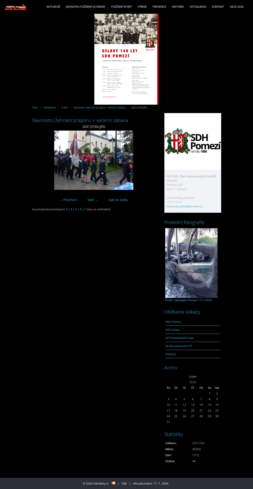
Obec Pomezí (173, 321)
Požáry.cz (170, 354)
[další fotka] (150, 160)
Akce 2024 (237, 7)
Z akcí (64, 107)
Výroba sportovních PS (178, 346)
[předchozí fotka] (37, 160)
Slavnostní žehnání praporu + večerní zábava (99, 107)
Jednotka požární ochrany (85, 7)
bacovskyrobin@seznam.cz (185, 206)
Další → (93, 200)
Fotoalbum (198, 7)
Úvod (35, 107)
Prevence (159, 7)
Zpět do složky (118, 200)
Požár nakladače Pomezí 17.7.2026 (188, 300)
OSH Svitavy (172, 329)
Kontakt (218, 7)
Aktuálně (53, 7)
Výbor (142, 7)
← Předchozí (68, 200)
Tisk (124, 483)
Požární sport (121, 7)
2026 (192, 382)
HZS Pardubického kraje (179, 338)
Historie (178, 7)
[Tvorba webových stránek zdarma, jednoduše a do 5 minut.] (113, 483)
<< (168, 376)
